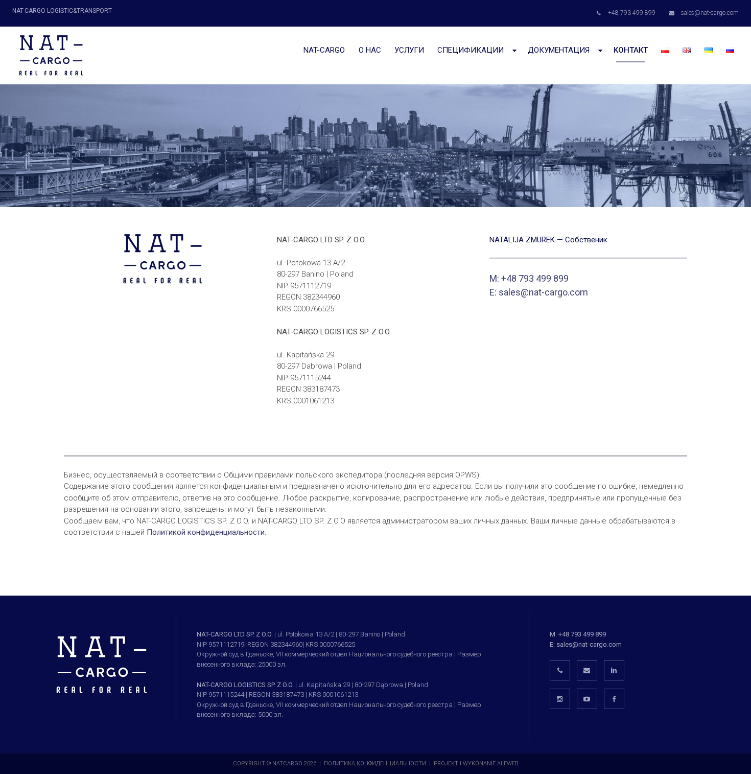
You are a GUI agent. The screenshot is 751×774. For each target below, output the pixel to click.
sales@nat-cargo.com (543, 292)
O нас (370, 50)
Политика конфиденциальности (375, 763)
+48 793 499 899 (582, 634)
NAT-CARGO (324, 50)
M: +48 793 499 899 (529, 278)
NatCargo (287, 763)
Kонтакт (631, 50)
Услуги (409, 50)
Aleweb (507, 763)
